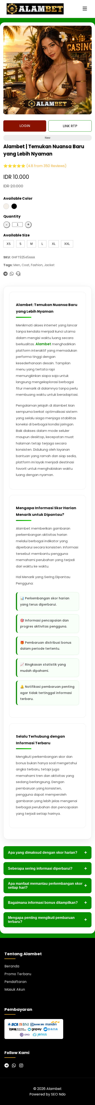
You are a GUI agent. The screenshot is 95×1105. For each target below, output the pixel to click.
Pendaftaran (15, 981)
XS (9, 244)
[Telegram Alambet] (6, 1065)
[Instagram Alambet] (21, 1065)
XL (53, 244)
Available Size (16, 235)
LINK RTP (70, 126)
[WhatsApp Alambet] (14, 1065)
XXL (67, 244)
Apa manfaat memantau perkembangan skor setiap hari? (47, 885)
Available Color (17, 198)
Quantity (12, 216)
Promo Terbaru (17, 973)
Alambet (43, 344)
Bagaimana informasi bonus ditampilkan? (47, 902)
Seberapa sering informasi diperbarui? (47, 868)
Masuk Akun (14, 989)
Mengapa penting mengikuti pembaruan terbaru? (47, 920)
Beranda (11, 966)
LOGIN (24, 125)
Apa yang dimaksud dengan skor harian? (47, 852)
